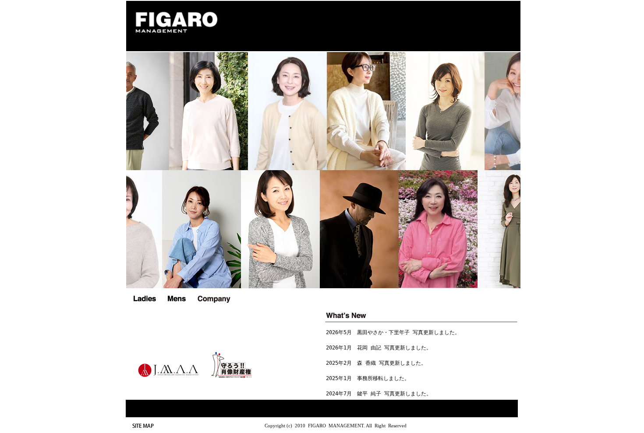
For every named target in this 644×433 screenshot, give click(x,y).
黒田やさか (370, 332)
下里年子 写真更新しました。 (424, 332)
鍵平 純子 (369, 394)
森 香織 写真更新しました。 (391, 363)
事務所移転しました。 (383, 378)
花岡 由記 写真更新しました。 (394, 348)
